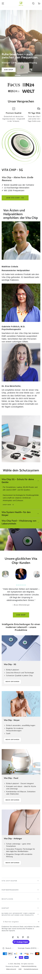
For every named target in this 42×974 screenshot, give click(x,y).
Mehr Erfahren (12, 681)
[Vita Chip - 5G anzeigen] (21, 648)
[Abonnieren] (39, 921)
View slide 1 (17, 74)
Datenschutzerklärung (29, 966)
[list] (21, 114)
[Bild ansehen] (21, 43)
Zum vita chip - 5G (15, 198)
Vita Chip (17, 964)
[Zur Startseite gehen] (20, 3)
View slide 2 (24, 74)
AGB (20, 969)
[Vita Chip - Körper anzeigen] (21, 704)
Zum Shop (8, 70)
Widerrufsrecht (11, 969)
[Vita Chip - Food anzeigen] (21, 762)
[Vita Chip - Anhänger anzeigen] (21, 822)
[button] (33, 3)
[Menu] (3, 3)
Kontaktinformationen (31, 969)
